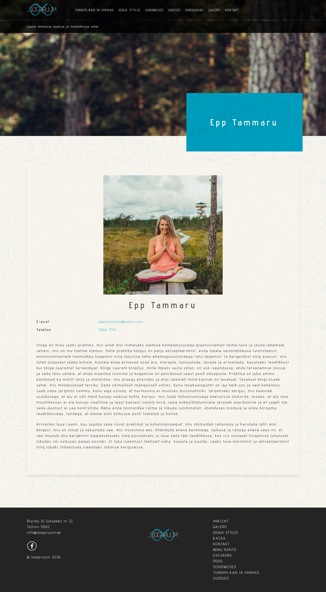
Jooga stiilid (129, 10)
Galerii (215, 10)
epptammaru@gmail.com (121, 321)
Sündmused (154, 10)
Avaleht (221, 521)
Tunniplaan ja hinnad (94, 10)
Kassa (219, 538)
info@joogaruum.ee (44, 532)
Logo (41, 10)
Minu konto (225, 549)
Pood (218, 561)
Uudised (174, 10)
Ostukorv (222, 555)
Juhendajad (194, 10)
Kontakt (232, 10)
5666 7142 (108, 329)
